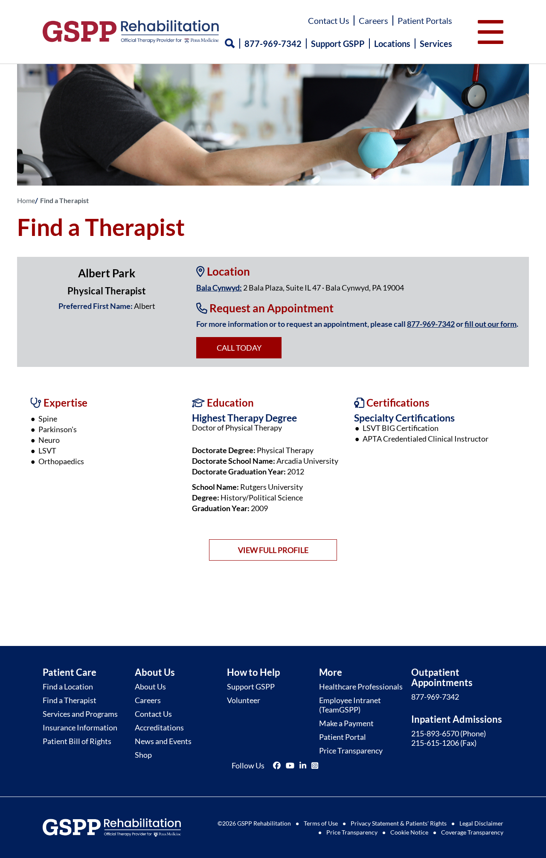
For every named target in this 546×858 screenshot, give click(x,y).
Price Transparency (351, 750)
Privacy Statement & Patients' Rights (399, 823)
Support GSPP (338, 43)
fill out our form (491, 324)
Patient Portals (425, 20)
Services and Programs (80, 713)
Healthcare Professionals (361, 686)
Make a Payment (346, 723)
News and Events (163, 741)
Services (436, 43)
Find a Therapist (69, 700)
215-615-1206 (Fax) (443, 742)
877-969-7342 (273, 43)
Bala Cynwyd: (219, 287)
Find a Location (68, 686)
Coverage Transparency (472, 832)
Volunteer (243, 700)
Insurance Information (80, 727)
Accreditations (159, 727)
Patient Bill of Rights (77, 741)
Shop (143, 754)
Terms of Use (321, 823)
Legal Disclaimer (481, 823)
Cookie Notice (409, 832)
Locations (392, 43)
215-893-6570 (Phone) (448, 733)
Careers (373, 20)
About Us (150, 686)
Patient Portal (342, 737)
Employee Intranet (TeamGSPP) (350, 704)
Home (26, 200)
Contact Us (328, 20)
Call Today (239, 347)
